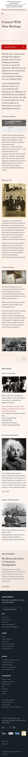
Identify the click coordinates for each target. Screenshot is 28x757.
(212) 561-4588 (6, 704)
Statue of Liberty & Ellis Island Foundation (14, 10)
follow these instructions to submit (13, 257)
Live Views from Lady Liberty (9, 667)
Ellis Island (4, 622)
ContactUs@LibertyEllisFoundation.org (12, 707)
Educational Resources (8, 662)
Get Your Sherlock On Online (11, 425)
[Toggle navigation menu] (2, 12)
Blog (3, 686)
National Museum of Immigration (10, 627)
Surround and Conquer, (9, 423)
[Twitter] (6, 727)
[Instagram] (10, 727)
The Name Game (13, 409)
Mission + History (6, 679)
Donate (4, 636)
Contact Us (4, 691)
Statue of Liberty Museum (8, 624)
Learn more (5, 491)
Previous (18, 359)
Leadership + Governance (8, 681)
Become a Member (7, 639)
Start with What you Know (10, 406)
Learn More (5, 586)
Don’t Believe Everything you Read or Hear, (14, 415)
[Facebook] (3, 727)
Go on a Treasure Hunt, (9, 418)
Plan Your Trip (5, 617)
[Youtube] (14, 727)
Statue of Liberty (6, 619)
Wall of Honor (5, 641)
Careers (4, 693)
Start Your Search (9, 47)
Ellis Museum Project (7, 648)
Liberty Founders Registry (8, 644)
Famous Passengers (7, 664)
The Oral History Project (8, 669)
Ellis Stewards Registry (8, 646)
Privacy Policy (5, 744)
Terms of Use (5, 741)
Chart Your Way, (7, 420)
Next (24, 359)
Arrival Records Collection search (10, 660)
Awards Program (6, 684)
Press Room (5, 689)
